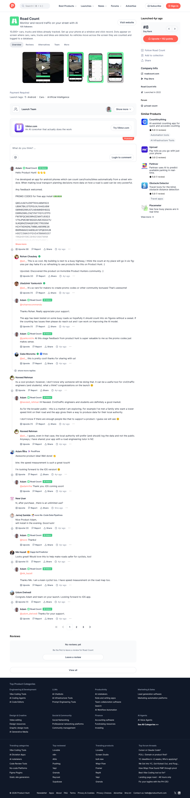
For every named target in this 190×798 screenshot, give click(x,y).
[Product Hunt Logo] (12, 6)
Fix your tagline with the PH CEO (153, 781)
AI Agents (142, 715)
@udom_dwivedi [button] (28, 613)
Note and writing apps (105, 698)
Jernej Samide (23, 515)
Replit (98, 772)
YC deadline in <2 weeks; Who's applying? (158, 759)
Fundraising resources (105, 724)
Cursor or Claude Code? (150, 750)
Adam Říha (21, 451)
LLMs (55, 689)
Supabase (57, 781)
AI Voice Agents (145, 720)
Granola (56, 772)
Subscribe (155, 6)
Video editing (16, 720)
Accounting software (104, 720)
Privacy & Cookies (86, 793)
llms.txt (128, 793)
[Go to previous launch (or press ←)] (169, 29)
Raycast (56, 777)
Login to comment (121, 157)
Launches (86, 6)
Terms (73, 793)
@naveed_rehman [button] (29, 402)
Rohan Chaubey (28, 256)
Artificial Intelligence (58, 97)
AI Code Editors (17, 702)
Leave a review (73, 657)
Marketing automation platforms (152, 698)
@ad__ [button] (23, 260)
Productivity (101, 689)
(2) (28, 276)
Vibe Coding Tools (18, 694)
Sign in (174, 6)
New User (20, 498)
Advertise (131, 6)
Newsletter (42, 793)
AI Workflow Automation (106, 710)
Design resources (17, 724)
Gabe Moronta (27, 353)
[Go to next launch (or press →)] (175, 29)
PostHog (56, 763)
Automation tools (160, 135)
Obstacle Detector (159, 183)
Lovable (56, 750)
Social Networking (60, 720)
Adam (18, 168)
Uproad (153, 147)
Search (98, 706)
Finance (99, 715)
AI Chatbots (57, 694)
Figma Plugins (16, 772)
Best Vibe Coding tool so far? (152, 772)
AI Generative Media (19, 732)
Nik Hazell (20, 552)
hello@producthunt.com (156, 793)
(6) (23, 249)
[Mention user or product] (15, 157)
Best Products (66, 6)
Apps (51, 793)
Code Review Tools (18, 763)
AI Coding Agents (18, 698)
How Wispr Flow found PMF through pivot (158, 768)
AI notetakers (101, 694)
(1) (28, 293)
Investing (99, 728)
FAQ (66, 793)
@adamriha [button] (26, 486)
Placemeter (155, 205)
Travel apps (157, 198)
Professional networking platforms (68, 724)
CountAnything (157, 119)
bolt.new (100, 759)
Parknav (153, 163)
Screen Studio (102, 754)
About (59, 793)
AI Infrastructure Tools (162, 140)
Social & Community (62, 715)
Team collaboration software (108, 702)
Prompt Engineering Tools (64, 702)
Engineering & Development (23, 689)
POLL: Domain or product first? (153, 754)
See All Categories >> (148, 724)
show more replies (27, 370)
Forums (115, 6)
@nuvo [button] (23, 539)
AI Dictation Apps (17, 754)
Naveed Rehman (24, 377)
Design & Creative (18, 715)
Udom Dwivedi (23, 592)
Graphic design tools (19, 728)
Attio (55, 759)
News (101, 6)
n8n (54, 754)
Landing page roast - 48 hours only (155, 777)
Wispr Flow (101, 763)
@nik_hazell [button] (26, 573)
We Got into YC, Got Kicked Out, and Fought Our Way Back (159, 763)
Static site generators (19, 777)
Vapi (55, 768)
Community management (63, 728)
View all (73, 670)
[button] (66, 44)
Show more (122, 109)
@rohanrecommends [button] (31, 304)
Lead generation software (149, 694)
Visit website (127, 22)
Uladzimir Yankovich (31, 283)
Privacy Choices (104, 793)
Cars (41, 97)
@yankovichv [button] (27, 338)
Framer (99, 768)
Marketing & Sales (146, 689)
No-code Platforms (18, 768)
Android (32, 97)
